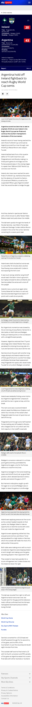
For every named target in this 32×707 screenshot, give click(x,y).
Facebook (3, 668)
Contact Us (5, 698)
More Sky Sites (7, 682)
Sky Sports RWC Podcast (9, 626)
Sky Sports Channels (9, 678)
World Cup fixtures (7, 622)
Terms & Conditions (7, 688)
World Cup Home (7, 618)
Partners (4, 674)
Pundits (3, 630)
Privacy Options (6, 693)
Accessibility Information (9, 696)
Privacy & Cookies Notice (9, 690)
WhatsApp (10, 668)
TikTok (5, 668)
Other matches (7, 12)
